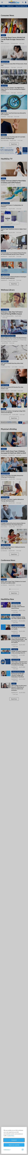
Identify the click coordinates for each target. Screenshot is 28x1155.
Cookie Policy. (10, 1135)
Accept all (14, 1140)
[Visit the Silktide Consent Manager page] (22, 1149)
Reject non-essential (14, 1145)
